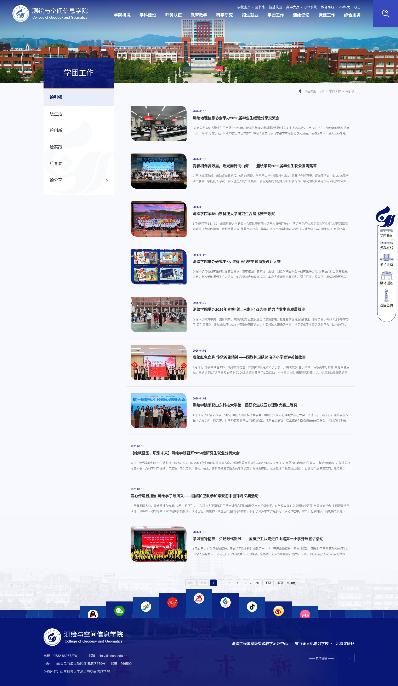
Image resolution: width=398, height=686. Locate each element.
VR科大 (344, 7)
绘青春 (56, 163)
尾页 (280, 582)
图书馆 (260, 7)
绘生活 (56, 114)
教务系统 (327, 7)
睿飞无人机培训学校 (312, 644)
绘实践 (56, 147)
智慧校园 (275, 7)
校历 (357, 7)
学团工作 (335, 91)
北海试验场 (345, 644)
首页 (321, 91)
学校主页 (244, 7)
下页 (268, 582)
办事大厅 (293, 7)
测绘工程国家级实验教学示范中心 (260, 644)
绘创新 (56, 130)
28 (257, 582)
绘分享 (56, 180)
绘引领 (56, 97)
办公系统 (310, 7)
